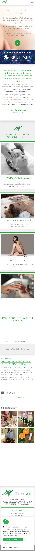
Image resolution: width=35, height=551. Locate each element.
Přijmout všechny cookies (13, 539)
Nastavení (8, 543)
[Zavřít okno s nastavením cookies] (31, 519)
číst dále (30, 379)
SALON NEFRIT (17, 398)
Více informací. (13, 535)
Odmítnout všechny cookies (11, 547)
